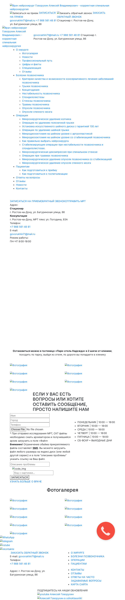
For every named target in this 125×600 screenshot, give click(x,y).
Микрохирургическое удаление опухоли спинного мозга (56, 162)
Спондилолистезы (33, 97)
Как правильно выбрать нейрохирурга (45, 140)
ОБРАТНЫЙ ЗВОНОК (53, 201)
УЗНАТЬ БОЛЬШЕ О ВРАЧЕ (26, 481)
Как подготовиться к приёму (39, 170)
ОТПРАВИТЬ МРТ (75, 201)
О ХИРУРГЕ (77, 552)
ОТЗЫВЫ (76, 573)
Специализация (31, 67)
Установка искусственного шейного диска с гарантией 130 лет (60, 126)
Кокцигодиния (30, 89)
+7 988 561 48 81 (46, 20)
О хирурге (22, 49)
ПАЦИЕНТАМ (79, 563)
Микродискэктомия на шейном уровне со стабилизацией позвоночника (66, 137)
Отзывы (27, 71)
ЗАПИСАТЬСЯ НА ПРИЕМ (25, 201)
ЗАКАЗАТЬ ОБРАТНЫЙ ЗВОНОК (29, 552)
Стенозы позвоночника (36, 100)
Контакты (21, 188)
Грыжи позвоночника (35, 86)
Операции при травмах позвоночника (45, 155)
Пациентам (22, 166)
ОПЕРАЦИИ (78, 560)
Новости (27, 56)
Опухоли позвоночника (36, 108)
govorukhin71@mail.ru (22, 20)
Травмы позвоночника (35, 104)
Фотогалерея (30, 53)
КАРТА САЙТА (79, 584)
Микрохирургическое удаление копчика (46, 119)
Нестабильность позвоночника (41, 93)
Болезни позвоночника (30, 75)
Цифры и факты (31, 64)
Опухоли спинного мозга (37, 111)
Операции (22, 115)
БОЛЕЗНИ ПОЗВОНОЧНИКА (87, 556)
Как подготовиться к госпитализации (45, 173)
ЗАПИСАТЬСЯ (19, 477)
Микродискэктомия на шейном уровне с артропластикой (57, 133)
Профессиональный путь (37, 60)
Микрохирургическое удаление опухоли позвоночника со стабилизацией (67, 159)
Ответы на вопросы (28, 177)
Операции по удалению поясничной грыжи (48, 122)
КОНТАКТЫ (77, 569)
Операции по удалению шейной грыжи (45, 129)
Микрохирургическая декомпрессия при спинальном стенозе (59, 151)
